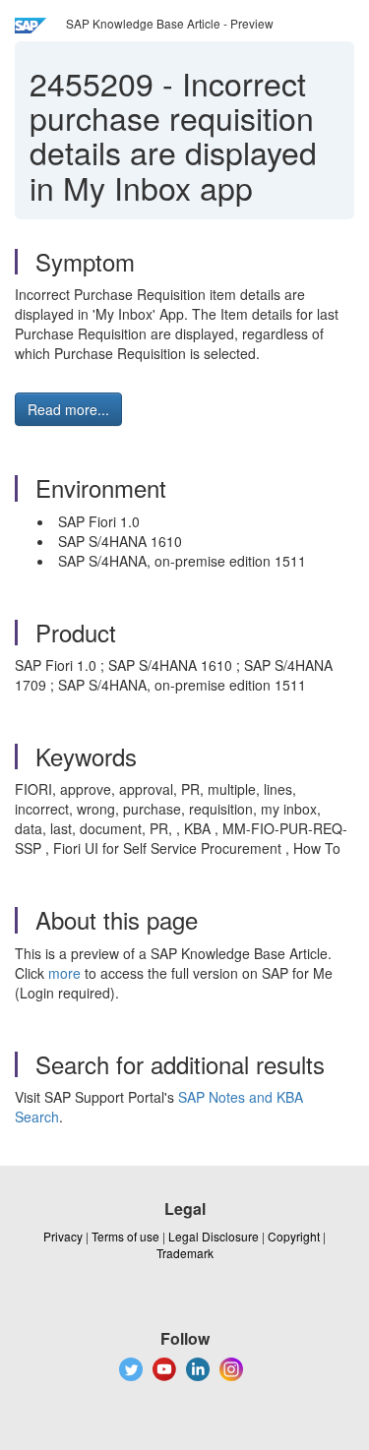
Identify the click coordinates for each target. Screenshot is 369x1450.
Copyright (294, 1236)
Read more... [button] (68, 409)
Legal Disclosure (213, 1236)
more (64, 973)
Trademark (185, 1252)
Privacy (63, 1236)
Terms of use (125, 1236)
